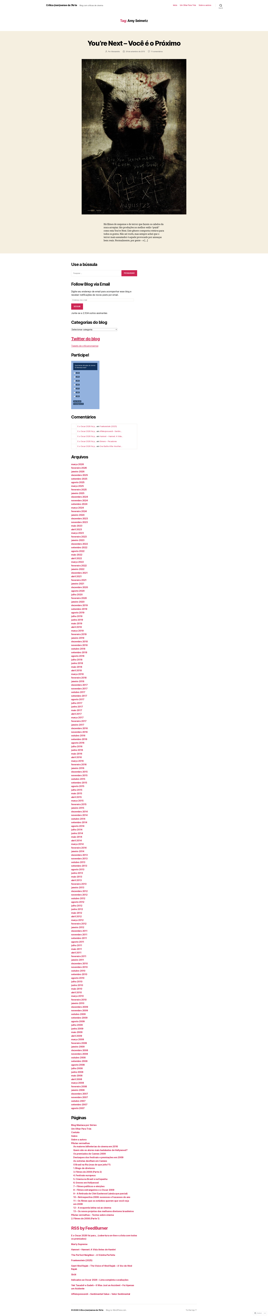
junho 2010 (77, 985)
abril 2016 (76, 757)
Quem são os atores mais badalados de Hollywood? (100, 1150)
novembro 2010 (79, 967)
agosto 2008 (78, 1065)
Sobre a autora (205, 5)
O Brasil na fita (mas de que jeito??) (92, 1164)
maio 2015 (76, 793)
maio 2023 (76, 525)
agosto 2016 (77, 743)
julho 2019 (76, 616)
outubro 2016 (78, 735)
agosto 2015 (77, 786)
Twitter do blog (85, 338)
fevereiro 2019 (79, 634)
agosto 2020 (78, 591)
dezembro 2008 (79, 1050)
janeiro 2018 (77, 681)
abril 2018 (76, 670)
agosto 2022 (77, 551)
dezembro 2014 (79, 811)
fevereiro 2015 (78, 804)
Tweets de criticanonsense (84, 346)
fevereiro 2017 (78, 721)
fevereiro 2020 (79, 598)
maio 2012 (76, 913)
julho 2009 (77, 1025)
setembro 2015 (79, 782)
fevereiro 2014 (79, 847)
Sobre (74, 1136)
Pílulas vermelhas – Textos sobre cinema (92, 1215)
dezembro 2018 (79, 641)
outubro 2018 (78, 648)
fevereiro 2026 (79, 468)
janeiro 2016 (77, 768)
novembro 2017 (79, 688)
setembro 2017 (79, 696)
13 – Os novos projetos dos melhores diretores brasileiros (103, 1211)
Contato (75, 1132)
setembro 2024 (79, 504)
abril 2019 (76, 627)
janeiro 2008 (78, 1090)
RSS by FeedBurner (89, 1228)
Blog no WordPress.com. (116, 1310)
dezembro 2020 (79, 587)
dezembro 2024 (79, 497)
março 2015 (77, 800)
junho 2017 (77, 706)
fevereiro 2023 (79, 536)
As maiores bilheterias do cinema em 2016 (95, 1146)
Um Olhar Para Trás (188, 5)
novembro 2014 (79, 815)
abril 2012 (76, 916)
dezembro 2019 (79, 605)
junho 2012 (77, 909)
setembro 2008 (79, 1061)
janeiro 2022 (77, 569)
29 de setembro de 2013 (135, 51)
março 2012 (77, 920)
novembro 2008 (79, 1054)
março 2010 (77, 996)
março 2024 (77, 507)
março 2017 (77, 717)
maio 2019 (76, 623)
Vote (94, 403)
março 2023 (77, 533)
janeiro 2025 (77, 493)
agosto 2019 (77, 612)
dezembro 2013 (79, 855)
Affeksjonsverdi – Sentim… (111, 431)
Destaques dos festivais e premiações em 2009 (98, 1157)
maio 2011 (76, 949)
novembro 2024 (79, 500)
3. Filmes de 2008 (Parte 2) (87, 1172)
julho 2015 (76, 790)
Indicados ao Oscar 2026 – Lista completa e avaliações (99, 1280)
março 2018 (77, 674)
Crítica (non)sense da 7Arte (61, 5)
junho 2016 (77, 750)
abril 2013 (76, 880)
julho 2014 (76, 829)
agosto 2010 (77, 978)
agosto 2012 (77, 902)
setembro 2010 (79, 974)
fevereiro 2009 (79, 1043)
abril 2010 (76, 992)
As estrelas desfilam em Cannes (90, 1161)
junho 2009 (77, 1028)
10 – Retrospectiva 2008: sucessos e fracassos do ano (101, 1197)
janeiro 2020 (77, 601)
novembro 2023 (79, 522)
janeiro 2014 (77, 851)
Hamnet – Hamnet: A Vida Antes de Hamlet (93, 1249)
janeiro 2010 (77, 1003)
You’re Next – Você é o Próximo (134, 43)
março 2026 (77, 464)
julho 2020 (76, 594)
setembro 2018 (79, 652)
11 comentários (157, 51)
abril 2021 (76, 576)
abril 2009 (76, 1036)
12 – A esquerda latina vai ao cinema (92, 1207)
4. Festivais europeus (84, 1175)
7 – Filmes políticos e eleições (89, 1186)
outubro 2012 (78, 898)
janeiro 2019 (77, 638)
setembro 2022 (79, 547)
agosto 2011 (77, 942)
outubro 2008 (78, 1057)
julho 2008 (77, 1068)
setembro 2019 (79, 609)
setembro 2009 (79, 1017)
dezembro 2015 (79, 771)
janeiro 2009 (78, 1046)
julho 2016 (76, 746)
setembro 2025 (79, 478)
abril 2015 (76, 797)
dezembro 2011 (79, 931)
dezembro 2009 (79, 1007)
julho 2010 (76, 981)
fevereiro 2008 (79, 1086)
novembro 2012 (79, 894)
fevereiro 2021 (78, 580)
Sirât (73, 1274)
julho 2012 (76, 905)
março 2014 (77, 844)
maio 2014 (76, 837)
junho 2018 (77, 663)
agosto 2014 (77, 826)
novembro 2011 (79, 934)
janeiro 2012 (77, 927)
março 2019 (77, 630)
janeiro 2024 (77, 515)
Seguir (77, 306)
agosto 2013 (77, 869)
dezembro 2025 (79, 475)
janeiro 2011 (77, 960)
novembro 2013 (79, 858)
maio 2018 (76, 667)
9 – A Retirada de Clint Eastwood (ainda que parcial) (100, 1193)
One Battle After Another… (111, 446)
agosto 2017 (77, 699)
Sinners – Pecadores (108, 441)
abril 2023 (76, 529)
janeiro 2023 (77, 540)
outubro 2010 (78, 970)
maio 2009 (76, 1032)
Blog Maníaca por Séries (84, 1125)
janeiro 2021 (77, 583)
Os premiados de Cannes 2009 (89, 1153)
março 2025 (77, 486)
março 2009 (77, 1039)
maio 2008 (76, 1075)
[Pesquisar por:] (95, 273)
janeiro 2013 (77, 887)
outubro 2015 (78, 779)
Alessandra (115, 51)
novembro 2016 (79, 732)
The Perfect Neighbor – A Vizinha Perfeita (93, 1255)
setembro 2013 (79, 866)
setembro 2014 (79, 822)
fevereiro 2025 (79, 489)
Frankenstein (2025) (108, 426)
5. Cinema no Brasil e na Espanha (90, 1179)
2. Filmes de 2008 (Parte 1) (85, 1218)
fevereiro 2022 (79, 565)
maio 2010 (76, 988)
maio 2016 (76, 753)
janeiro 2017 (77, 724)
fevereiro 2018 (79, 677)
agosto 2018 (77, 656)
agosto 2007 (78, 1108)
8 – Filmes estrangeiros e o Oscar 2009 (93, 1190)
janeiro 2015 (77, 808)
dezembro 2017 (79, 685)
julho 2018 (76, 659)
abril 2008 (76, 1079)
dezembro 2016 (79, 728)
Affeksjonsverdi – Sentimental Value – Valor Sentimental (100, 1294)
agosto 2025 (77, 482)
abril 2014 (76, 840)
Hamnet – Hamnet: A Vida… (111, 436)
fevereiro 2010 (79, 999)
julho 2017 (76, 703)
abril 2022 (76, 558)
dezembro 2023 (79, 518)
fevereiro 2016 (79, 764)
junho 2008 (77, 1072)
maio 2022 (76, 554)
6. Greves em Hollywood (86, 1182)
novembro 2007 (79, 1097)
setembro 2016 (79, 739)
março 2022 (77, 562)
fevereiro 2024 (79, 511)
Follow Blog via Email (90, 284)
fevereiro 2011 (78, 956)
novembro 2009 (79, 1010)
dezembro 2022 (79, 544)
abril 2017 (76, 714)
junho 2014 (77, 833)
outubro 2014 (78, 819)
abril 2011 (76, 952)
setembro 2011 (79, 938)
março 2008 (77, 1083)
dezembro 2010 (79, 963)
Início (175, 5)
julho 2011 (76, 945)
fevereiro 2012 (78, 923)
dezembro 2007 (79, 1093)
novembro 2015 (79, 775)
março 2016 (77, 761)
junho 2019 (77, 620)
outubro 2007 (78, 1101)
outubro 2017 (78, 692)
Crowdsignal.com (78, 404)
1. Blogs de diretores (84, 1168)
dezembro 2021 (79, 573)
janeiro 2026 (77, 471)
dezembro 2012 (79, 891)
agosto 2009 (78, 1021)
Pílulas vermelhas (80, 1143)
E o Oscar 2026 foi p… (86, 426)
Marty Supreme (79, 1244)
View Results (77, 401)
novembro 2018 (79, 645)
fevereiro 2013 (78, 884)
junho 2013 (77, 873)
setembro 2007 (79, 1104)
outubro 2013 (78, 862)
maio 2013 (76, 876)
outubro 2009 (78, 1014)
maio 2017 (76, 710)
